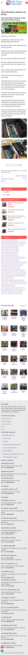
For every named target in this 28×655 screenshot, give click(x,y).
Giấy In (16, 255)
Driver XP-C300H (5, 250)
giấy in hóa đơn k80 (6, 262)
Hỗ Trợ (3, 426)
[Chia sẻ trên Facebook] (9, 165)
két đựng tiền (5, 267)
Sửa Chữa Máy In (7, 172)
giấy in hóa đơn (5, 260)
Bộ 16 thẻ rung (5, 245)
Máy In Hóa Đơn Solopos (7, 280)
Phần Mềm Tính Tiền (20, 288)
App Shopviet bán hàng (7, 242)
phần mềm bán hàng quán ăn (8, 285)
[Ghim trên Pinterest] (18, 165)
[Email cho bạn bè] (15, 165)
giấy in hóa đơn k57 (14, 260)
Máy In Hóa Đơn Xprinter (7, 283)
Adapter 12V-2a (5, 240)
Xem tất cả (23, 305)
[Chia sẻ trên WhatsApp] (7, 165)
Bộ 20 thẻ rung (13, 245)
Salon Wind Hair (4, 349)
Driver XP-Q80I (5, 252)
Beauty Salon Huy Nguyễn (14, 334)
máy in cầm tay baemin (20, 272)
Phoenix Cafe (23, 392)
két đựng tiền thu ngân (14, 267)
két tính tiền (19, 265)
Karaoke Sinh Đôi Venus (4, 334)
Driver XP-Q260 (13, 252)
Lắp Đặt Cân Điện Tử (19, 270)
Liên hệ (3, 429)
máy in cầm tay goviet (7, 275)
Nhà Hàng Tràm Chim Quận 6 (14, 377)
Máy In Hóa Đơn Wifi (19, 280)
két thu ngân (12, 265)
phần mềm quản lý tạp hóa (8, 288)
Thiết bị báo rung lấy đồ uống (8, 293)
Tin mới (3, 10)
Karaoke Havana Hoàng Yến (23, 319)
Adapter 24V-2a (13, 240)
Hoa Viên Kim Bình (23, 377)
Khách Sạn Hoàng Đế (4, 392)
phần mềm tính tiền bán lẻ (7, 290)
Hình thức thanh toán (6, 418)
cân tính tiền (20, 245)
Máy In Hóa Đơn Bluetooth (19, 275)
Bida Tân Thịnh (23, 364)
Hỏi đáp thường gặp (6, 421)
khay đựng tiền (5, 265)
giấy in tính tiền (22, 262)
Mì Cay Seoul (23, 349)
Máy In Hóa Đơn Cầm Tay (7, 277)
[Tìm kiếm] (26, 2)
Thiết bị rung (19, 293)
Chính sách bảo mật (6, 424)
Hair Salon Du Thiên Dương (23, 335)
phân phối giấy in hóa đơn (20, 283)
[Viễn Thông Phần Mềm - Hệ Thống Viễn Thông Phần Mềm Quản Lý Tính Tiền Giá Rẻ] (14, 2)
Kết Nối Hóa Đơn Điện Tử (7, 270)
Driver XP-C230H (14, 247)
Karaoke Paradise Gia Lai (4, 318)
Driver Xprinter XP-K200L (7, 255)
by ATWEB (21, 653)
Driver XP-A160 (5, 247)
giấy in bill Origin (5, 257)
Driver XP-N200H (15, 250)
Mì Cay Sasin (4, 364)
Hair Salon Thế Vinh (14, 349)
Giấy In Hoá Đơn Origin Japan (17, 257)
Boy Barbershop (14, 392)
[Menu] (1, 3)
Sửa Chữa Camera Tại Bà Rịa (7, 180)
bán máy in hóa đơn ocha (19, 242)
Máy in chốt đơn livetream (7, 272)
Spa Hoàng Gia (14, 364)
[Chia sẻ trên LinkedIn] (21, 165)
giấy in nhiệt (15, 262)
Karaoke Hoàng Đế (14, 318)
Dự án (4, 192)
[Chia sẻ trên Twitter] (12, 165)
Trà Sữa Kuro (5, 377)
